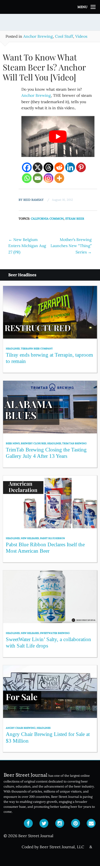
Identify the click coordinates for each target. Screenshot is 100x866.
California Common (47, 218)
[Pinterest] (81, 167)
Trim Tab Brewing (74, 443)
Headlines (13, 348)
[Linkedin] (70, 167)
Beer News (13, 443)
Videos (81, 36)
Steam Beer (74, 218)
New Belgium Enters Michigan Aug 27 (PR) (27, 246)
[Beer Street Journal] (50, 7)
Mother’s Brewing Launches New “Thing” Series (71, 246)
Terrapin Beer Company (37, 348)
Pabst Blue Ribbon (52, 538)
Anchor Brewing (38, 36)
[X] (37, 167)
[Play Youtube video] (57, 136)
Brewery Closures (33, 443)
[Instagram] (48, 178)
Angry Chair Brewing (21, 727)
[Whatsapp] (27, 178)
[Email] (37, 178)
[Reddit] (59, 167)
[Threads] (48, 167)
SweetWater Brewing (55, 632)
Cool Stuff (64, 36)
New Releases (30, 538)
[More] (59, 178)
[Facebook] (27, 167)
